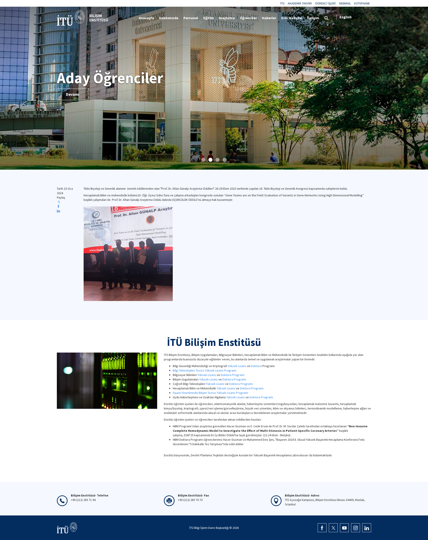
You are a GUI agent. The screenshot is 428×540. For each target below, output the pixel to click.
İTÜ (282, 3)
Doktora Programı (232, 375)
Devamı (72, 94)
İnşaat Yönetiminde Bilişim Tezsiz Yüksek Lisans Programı (210, 393)
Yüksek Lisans (237, 366)
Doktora (256, 366)
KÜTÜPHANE (362, 3)
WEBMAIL (345, 3)
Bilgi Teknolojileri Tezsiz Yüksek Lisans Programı (204, 370)
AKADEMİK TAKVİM (300, 3)
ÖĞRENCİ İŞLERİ (325, 3)
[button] (203, 160)
